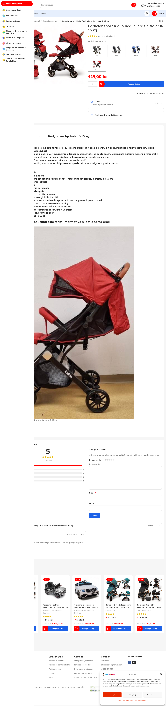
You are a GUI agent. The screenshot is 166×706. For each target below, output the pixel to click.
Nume (92, 493)
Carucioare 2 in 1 (112, 610)
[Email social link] (151, 93)
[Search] (133, 5)
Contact (52, 673)
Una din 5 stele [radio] (106, 460)
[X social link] (147, 93)
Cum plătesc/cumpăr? (83, 661)
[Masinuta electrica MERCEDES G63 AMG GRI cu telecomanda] (55, 589)
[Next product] (162, 21)
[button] (161, 674)
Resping (132, 695)
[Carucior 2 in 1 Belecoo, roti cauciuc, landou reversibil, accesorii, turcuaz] (118, 589)
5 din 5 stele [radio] (114, 460)
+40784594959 (153, 6)
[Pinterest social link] (154, 93)
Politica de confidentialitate (138, 700)
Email (92, 503)
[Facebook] (129, 662)
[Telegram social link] (163, 93)
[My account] (147, 13)
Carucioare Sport (50, 21)
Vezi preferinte (152, 695)
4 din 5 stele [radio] (112, 460)
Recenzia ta (95, 464)
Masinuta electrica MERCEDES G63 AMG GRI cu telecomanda (55, 607)
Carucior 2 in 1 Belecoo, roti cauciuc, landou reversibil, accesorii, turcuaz (118, 607)
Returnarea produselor (83, 669)
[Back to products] (159, 21)
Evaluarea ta (95, 460)
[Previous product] (156, 21)
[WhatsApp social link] (160, 93)
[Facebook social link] (144, 93)
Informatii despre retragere (85, 677)
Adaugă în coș (134, 84)
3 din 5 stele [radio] (110, 460)
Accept (112, 695)
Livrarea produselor (82, 665)
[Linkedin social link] (157, 93)
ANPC (51, 677)
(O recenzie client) (106, 36)
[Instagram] (134, 662)
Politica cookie (55, 669)
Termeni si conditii (56, 661)
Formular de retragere (83, 673)
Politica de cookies (123, 700)
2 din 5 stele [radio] (108, 460)
